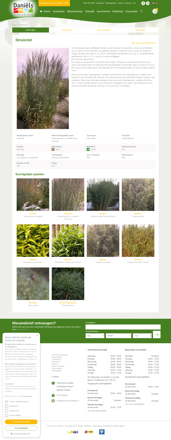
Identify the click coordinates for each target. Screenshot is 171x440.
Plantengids (30, 30)
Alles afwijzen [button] (21, 428)
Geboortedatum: (92, 331)
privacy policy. (22, 329)
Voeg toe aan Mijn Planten (145, 43)
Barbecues (56, 362)
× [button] (37, 335)
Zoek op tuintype (104, 30)
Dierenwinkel (57, 357)
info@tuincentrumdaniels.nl (68, 401)
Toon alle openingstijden (97, 411)
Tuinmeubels (57, 368)
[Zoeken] (141, 11)
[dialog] (21, 385)
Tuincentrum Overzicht (102, 426)
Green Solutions (84, 426)
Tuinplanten (56, 359)
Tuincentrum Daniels (60, 355)
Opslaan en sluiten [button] (21, 422)
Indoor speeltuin (58, 366)
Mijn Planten (140, 30)
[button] (21, 433)
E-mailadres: (91, 323)
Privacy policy (118, 426)
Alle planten (67, 30)
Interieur (55, 364)
